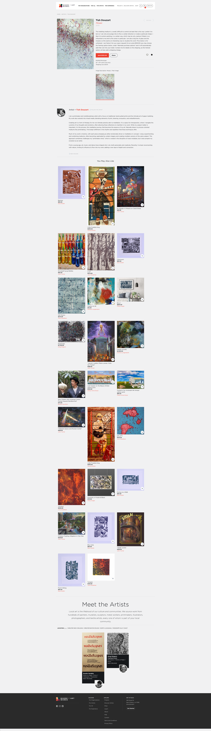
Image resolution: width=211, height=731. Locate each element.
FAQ (105, 714)
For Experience (109, 5)
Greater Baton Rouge (91, 628)
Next (153, 20)
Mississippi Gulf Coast (120, 628)
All (65, 628)
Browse (148, 20)
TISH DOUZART (71, 14)
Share (114, 55)
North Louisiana (106, 628)
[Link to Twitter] (63, 706)
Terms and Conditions (110, 720)
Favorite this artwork (147, 55)
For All (93, 5)
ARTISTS (64, 14)
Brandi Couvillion (63, 404)
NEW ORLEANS (74, 153)
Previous (144, 20)
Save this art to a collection (152, 55)
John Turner (120, 211)
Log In (150, 5)
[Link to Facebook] (57, 706)
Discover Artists (129, 5)
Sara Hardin (61, 203)
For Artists (100, 5)
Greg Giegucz (62, 347)
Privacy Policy (108, 723)
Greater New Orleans (75, 628)
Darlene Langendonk (93, 309)
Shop (136, 5)
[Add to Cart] (83, 196)
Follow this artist (97, 109)
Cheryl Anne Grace (93, 390)
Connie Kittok (91, 230)
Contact (106, 717)
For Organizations (84, 5)
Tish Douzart (103, 20)
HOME (58, 14)
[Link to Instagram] (60, 706)
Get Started (130, 708)
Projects (120, 5)
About (106, 711)
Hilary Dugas (120, 306)
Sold (99, 55)
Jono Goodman (92, 275)
